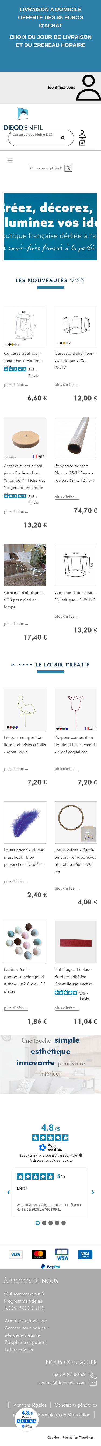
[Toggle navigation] (10, 160)
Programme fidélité (23, 1301)
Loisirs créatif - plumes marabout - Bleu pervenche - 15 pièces (24, 857)
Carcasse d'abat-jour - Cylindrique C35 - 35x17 (75, 360)
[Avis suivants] (92, 1192)
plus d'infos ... (16, 384)
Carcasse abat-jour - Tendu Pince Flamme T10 (23, 360)
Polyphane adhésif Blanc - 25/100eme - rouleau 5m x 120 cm (74, 473)
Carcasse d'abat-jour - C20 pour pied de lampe (24, 599)
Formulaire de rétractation (67, 1414)
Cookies (53, 1437)
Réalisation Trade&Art (77, 1437)
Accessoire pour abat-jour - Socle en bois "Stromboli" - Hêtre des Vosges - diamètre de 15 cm (24, 480)
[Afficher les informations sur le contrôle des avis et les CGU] (81, 1155)
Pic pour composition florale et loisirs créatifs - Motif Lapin (25, 744)
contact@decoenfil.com (62, 1382)
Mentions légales (29, 1405)
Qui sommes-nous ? (24, 1293)
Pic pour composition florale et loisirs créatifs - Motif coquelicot (75, 744)
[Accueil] (23, 119)
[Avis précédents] (8, 1192)
